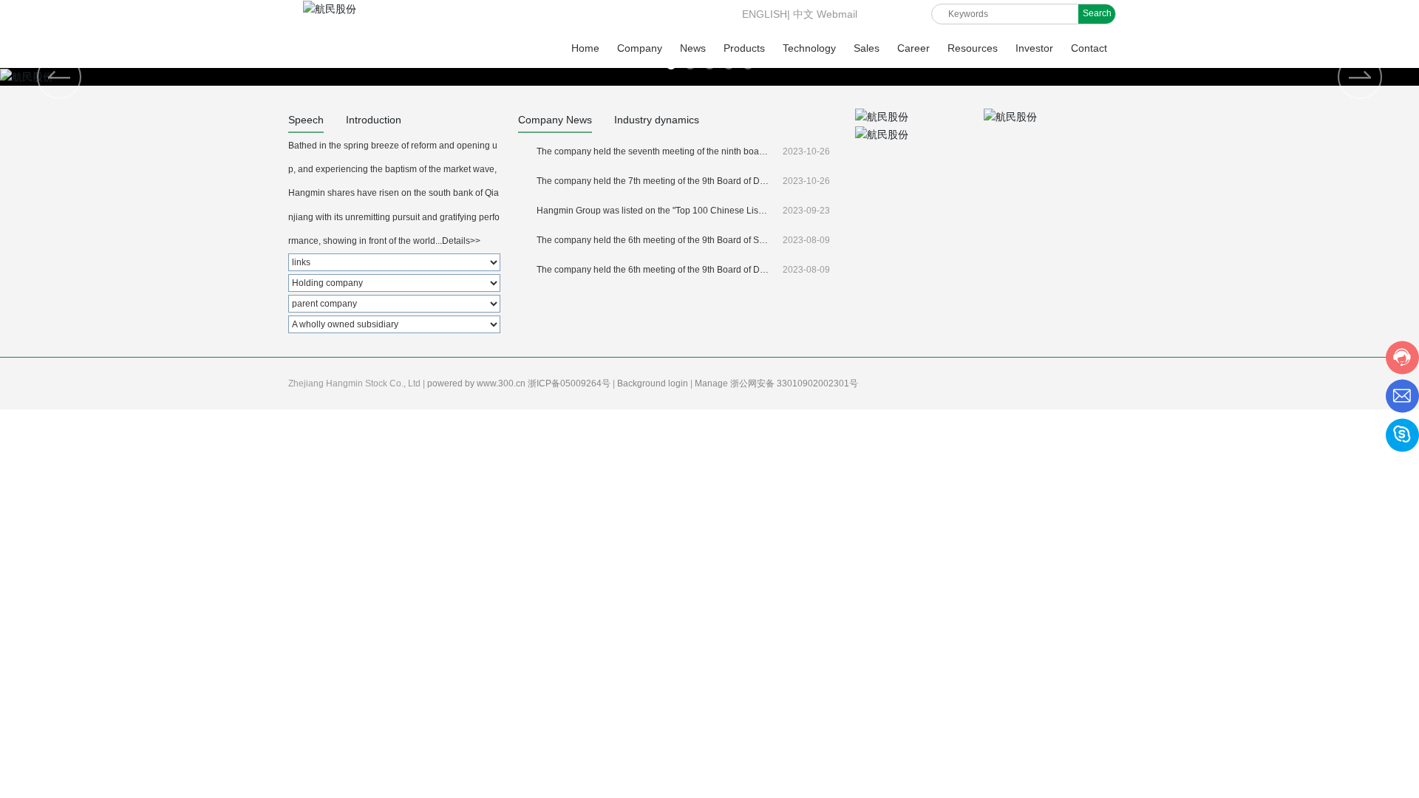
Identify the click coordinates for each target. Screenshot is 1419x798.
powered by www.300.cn (477, 383)
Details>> (461, 241)
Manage (712, 383)
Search (1097, 13)
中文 (803, 14)
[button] (1360, 77)
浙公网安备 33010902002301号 (795, 383)
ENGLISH (763, 14)
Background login (653, 383)
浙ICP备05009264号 (570, 383)
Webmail (837, 14)
